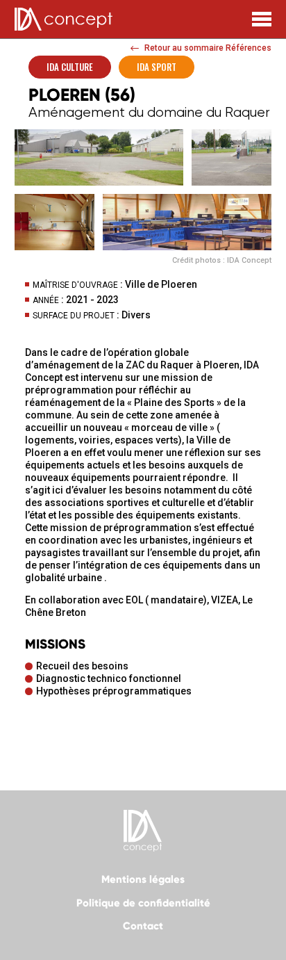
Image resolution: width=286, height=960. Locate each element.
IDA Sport (156, 67)
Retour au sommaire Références (207, 48)
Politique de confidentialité (143, 903)
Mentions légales (143, 879)
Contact (143, 926)
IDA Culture (70, 67)
